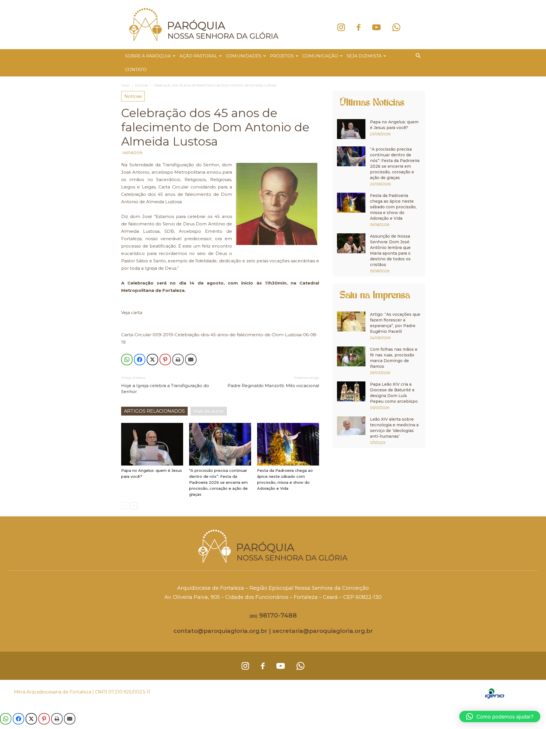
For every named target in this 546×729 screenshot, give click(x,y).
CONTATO (136, 69)
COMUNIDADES (243, 56)
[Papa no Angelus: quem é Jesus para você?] (152, 444)
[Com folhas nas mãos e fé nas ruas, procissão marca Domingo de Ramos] (351, 356)
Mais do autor (208, 411)
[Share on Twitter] (152, 359)
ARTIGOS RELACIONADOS (154, 411)
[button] (418, 56)
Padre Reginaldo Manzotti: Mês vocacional (273, 385)
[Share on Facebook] (139, 359)
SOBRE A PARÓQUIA (148, 56)
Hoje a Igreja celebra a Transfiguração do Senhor (165, 388)
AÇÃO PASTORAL (198, 56)
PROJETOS (282, 56)
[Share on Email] (191, 359)
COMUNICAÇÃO (320, 56)
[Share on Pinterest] (165, 359)
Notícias (141, 85)
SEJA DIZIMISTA (364, 56)
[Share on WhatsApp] (127, 359)
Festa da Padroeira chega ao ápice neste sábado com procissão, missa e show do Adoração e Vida (393, 207)
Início (125, 85)
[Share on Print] (178, 359)
